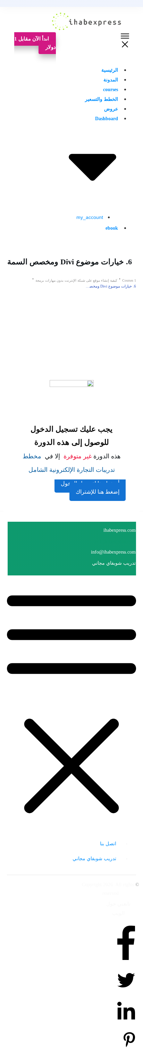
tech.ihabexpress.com (115, 541)
